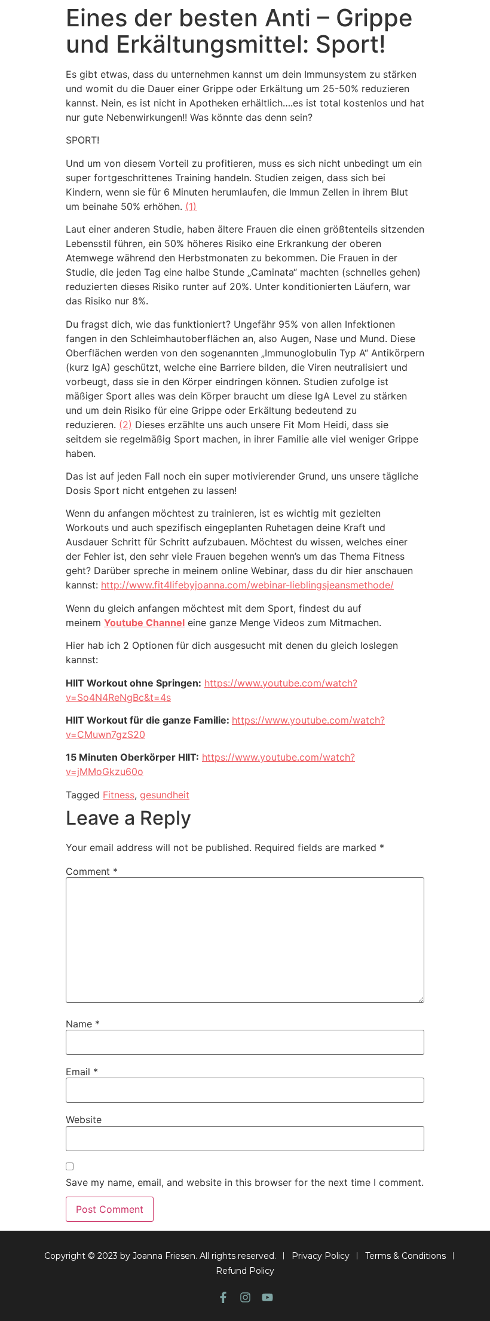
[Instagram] (245, 1297)
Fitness (118, 795)
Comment (92, 871)
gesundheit (164, 795)
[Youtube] (267, 1297)
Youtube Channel (144, 623)
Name (83, 1024)
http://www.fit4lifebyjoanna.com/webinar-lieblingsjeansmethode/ (247, 585)
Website (84, 1119)
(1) (191, 206)
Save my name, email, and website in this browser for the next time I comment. (245, 1182)
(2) (125, 425)
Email (82, 1071)
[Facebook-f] (223, 1297)
